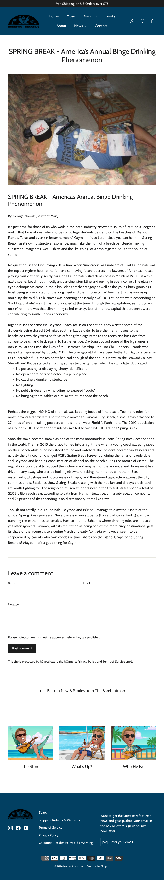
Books (110, 16)
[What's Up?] (82, 743)
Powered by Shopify (98, 866)
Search (44, 812)
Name (11, 583)
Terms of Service (114, 661)
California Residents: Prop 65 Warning (66, 843)
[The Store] (30, 743)
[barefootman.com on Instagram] (10, 827)
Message (13, 604)
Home (54, 16)
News (79, 26)
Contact (101, 26)
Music (71, 16)
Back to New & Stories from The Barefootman (85, 690)
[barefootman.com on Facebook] (18, 827)
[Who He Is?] (133, 743)
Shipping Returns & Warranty (59, 820)
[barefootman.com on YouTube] (26, 827)
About (61, 26)
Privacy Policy (86, 661)
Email (86, 583)
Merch (89, 16)
